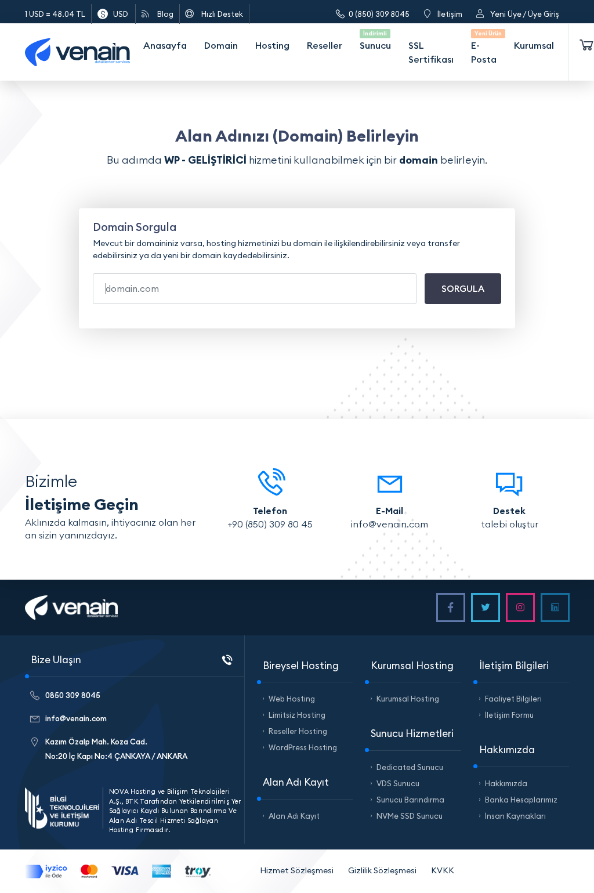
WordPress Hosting (303, 747)
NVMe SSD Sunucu (409, 815)
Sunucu (375, 40)
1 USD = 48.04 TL (55, 14)
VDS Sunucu (397, 783)
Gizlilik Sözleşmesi (382, 870)
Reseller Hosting (298, 731)
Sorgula (462, 288)
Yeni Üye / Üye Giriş (524, 14)
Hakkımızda (506, 783)
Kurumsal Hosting (407, 698)
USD (120, 14)
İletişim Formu (509, 715)
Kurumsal (534, 45)
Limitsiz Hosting (297, 715)
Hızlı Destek (222, 14)
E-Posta (485, 47)
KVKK (442, 870)
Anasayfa (165, 45)
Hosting (272, 45)
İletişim (449, 14)
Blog (165, 14)
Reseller (324, 45)
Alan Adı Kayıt (294, 815)
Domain (221, 45)
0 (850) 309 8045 (379, 14)
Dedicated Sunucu (409, 767)
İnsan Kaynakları (515, 815)
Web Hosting (292, 698)
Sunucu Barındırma (410, 799)
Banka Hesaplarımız (521, 799)
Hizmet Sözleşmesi (297, 870)
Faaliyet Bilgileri (513, 698)
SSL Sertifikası (431, 52)
